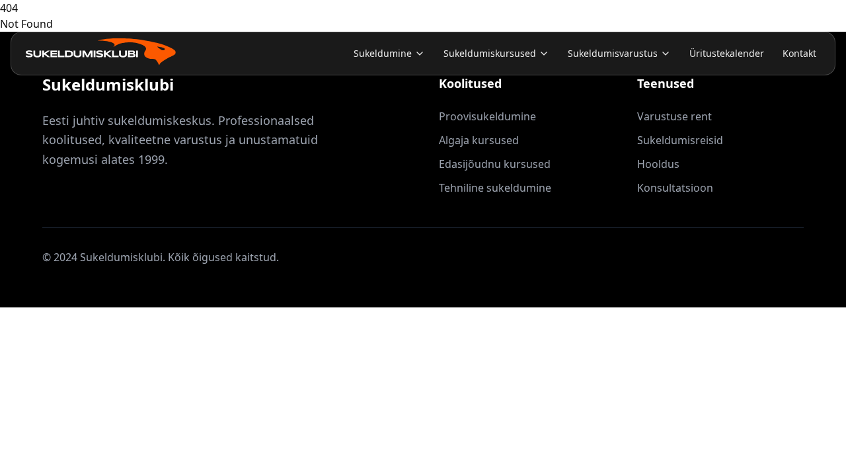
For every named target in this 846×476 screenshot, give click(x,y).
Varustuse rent (674, 116)
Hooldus (658, 164)
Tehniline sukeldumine (495, 187)
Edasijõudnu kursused (495, 164)
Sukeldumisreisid (680, 140)
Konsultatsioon (675, 187)
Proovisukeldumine (487, 116)
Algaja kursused (479, 140)
